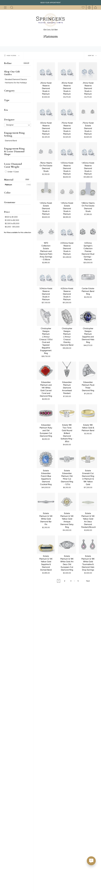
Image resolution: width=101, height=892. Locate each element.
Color (7, 192)
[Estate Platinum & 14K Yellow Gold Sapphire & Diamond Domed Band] (46, 544)
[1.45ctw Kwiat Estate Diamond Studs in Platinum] (67, 191)
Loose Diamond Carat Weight (13, 165)
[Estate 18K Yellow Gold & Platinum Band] (88, 413)
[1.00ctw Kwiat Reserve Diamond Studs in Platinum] (67, 151)
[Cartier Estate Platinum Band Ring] (88, 277)
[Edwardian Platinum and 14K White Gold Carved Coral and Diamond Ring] (46, 371)
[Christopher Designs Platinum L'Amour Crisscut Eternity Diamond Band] (67, 317)
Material (8, 179)
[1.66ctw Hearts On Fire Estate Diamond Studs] (88, 191)
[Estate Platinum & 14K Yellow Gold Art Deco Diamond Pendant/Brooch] (88, 502)
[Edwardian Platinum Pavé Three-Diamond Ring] (88, 371)
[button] (11, 7)
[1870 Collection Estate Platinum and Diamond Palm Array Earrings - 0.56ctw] (46, 231)
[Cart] (94, 7)
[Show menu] (5, 7)
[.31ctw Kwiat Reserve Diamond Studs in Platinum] (88, 71)
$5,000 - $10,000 (12, 227)
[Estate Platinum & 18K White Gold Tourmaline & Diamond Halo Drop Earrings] (88, 544)
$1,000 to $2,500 (12, 220)
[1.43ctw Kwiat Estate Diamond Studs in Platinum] (46, 191)
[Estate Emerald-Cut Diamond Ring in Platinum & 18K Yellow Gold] (88, 459)
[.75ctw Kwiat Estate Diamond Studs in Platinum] (88, 111)
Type (6, 100)
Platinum (8, 185)
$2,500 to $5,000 (12, 223)
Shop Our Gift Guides (12, 73)
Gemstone (9, 202)
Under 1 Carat (13, 172)
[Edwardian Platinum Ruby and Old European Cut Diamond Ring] (46, 413)
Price (7, 212)
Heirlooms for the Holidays (16, 83)
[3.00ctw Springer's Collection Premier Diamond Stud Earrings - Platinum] (88, 231)
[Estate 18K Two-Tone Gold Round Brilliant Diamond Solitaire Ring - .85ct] (67, 413)
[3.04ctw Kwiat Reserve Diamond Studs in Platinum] (46, 277)
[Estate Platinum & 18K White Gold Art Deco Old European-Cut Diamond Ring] (67, 544)
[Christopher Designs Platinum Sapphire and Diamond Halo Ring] (88, 317)
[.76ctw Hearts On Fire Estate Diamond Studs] (46, 151)
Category (9, 90)
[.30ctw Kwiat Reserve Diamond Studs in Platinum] (67, 71)
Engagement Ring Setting (14, 134)
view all (26, 63)
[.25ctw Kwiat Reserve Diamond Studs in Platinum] (46, 71)
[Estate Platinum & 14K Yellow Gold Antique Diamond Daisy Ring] (67, 502)
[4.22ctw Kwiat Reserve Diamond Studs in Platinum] (67, 277)
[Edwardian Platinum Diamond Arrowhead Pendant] (67, 371)
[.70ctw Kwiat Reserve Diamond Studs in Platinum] (67, 111)
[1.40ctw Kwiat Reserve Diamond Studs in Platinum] (88, 151)
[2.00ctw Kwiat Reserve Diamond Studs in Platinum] (67, 231)
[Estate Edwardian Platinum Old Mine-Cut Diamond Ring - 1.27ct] (67, 459)
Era (6, 110)
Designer (9, 119)
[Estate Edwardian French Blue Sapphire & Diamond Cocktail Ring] (46, 459)
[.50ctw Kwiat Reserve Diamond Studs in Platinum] (46, 111)
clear (27, 179)
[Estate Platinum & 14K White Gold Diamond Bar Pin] (46, 502)
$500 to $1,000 (11, 217)
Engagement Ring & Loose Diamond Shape (14, 151)
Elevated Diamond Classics (16, 79)
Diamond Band (11, 141)
